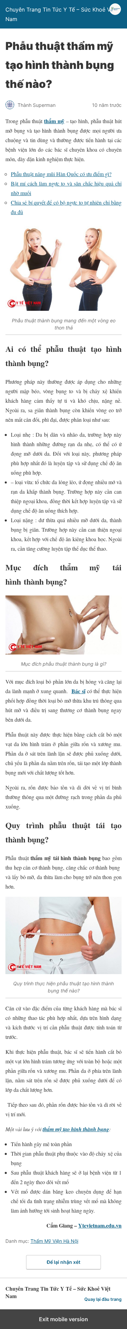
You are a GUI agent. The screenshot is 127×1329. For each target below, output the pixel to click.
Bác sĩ (78, 691)
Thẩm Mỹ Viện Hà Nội (54, 1241)
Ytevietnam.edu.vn (100, 1225)
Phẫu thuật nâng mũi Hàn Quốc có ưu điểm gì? (61, 173)
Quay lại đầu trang (103, 1299)
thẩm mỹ (54, 121)
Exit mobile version (63, 1319)
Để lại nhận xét (63, 1262)
